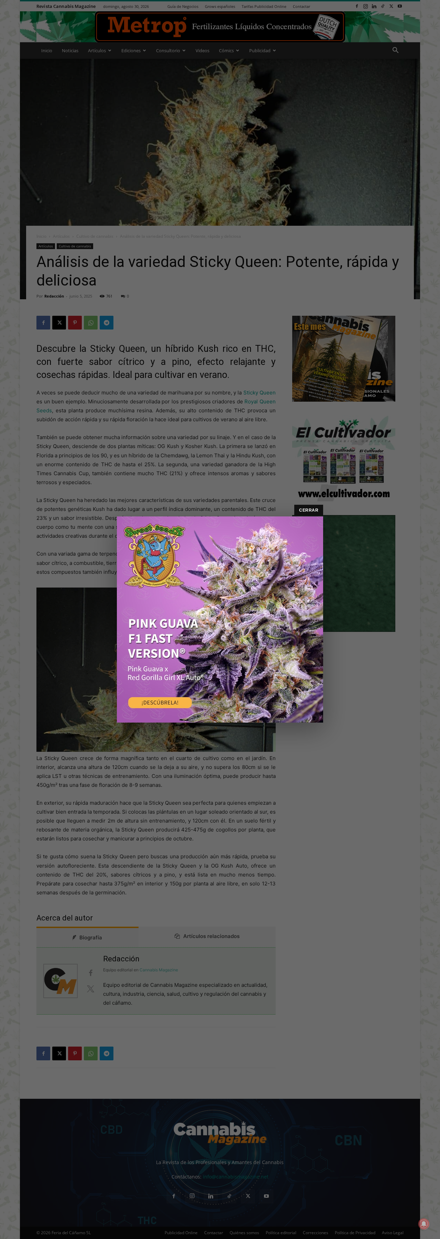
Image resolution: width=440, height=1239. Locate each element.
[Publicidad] (220, 619)
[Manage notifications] (423, 1223)
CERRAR (308, 510)
